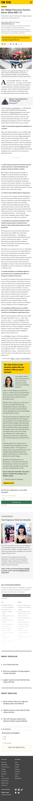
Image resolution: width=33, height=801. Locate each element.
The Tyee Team (5, 767)
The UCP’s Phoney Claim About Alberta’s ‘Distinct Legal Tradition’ (15, 720)
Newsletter (4, 765)
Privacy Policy (5, 778)
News (16, 762)
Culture (17, 767)
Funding (3, 771)
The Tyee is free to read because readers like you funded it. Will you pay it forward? (14, 368)
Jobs (2, 776)
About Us (3, 762)
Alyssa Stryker (5, 22)
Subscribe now (16, 502)
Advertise (4, 774)
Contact (3, 769)
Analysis (17, 765)
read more (12, 103)
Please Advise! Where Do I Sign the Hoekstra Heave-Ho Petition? (15, 702)
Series (16, 776)
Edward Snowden (15, 112)
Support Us (4, 785)
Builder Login (5, 792)
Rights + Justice (15, 358)
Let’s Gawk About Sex (10, 664)
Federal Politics (25, 358)
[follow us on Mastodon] (10, 44)
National (17, 769)
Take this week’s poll (16, 747)
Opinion (4, 6)
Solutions (17, 771)
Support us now (9, 483)
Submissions (4, 780)
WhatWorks (18, 778)
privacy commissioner (13, 108)
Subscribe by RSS (6, 794)
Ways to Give (4, 783)
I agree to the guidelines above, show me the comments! (16, 595)
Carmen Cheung (15, 22)
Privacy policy (4, 505)
